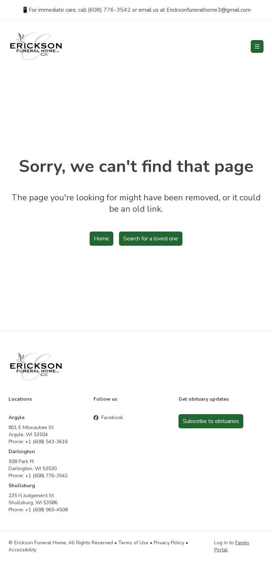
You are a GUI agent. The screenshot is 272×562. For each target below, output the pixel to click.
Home (101, 239)
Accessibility (22, 549)
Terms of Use (133, 542)
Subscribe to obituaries (211, 421)
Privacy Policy (169, 542)
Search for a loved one (150, 239)
